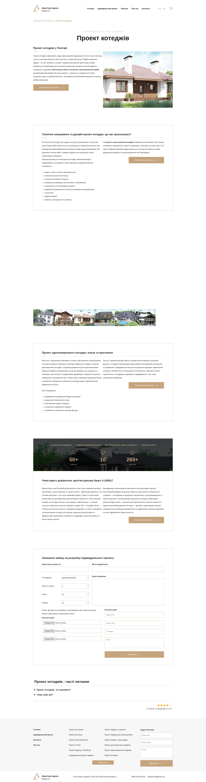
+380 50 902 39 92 (138, 777)
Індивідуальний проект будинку (81, 755)
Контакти (146, 8)
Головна (90, 8)
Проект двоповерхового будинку (117, 745)
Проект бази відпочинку (78, 740)
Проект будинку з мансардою (116, 740)
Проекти (124, 8)
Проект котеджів (111, 755)
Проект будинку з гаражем (115, 730)
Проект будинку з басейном (80, 750)
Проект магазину (75, 735)
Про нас (135, 8)
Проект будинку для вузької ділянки (119, 735)
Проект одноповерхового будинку (118, 750)
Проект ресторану (76, 730)
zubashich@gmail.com (156, 777)
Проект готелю (75, 745)
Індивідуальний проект (107, 8)
